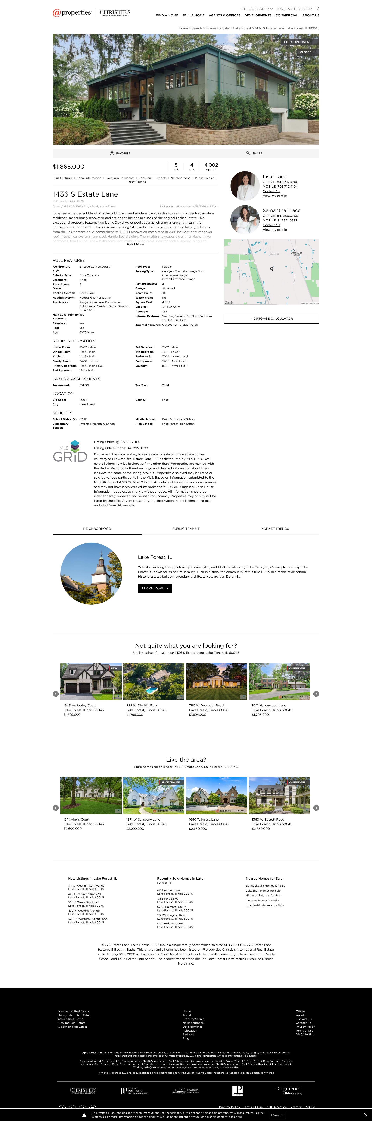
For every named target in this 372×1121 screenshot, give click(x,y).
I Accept (277, 1114)
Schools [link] (161, 177)
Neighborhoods (193, 1022)
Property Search (194, 1019)
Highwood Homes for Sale (263, 895)
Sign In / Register (294, 9)
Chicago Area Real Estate (74, 1015)
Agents (301, 1015)
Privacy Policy (305, 1026)
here (239, 1116)
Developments (258, 15)
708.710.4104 (287, 186)
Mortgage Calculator (272, 318)
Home (187, 1011)
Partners (188, 1034)
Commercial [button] (287, 15)
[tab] (97, 529)
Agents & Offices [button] (224, 15)
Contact (271, 191)
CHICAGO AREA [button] (255, 9)
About (187, 1015)
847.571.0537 (287, 220)
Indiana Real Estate (70, 1019)
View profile (275, 196)
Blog (186, 1038)
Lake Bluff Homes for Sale (263, 890)
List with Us (304, 1019)
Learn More (153, 588)
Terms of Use (304, 1030)
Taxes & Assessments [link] (120, 177)
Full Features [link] (63, 177)
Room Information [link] (89, 177)
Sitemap (296, 1107)
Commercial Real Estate (73, 1011)
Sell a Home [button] (193, 15)
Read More (135, 244)
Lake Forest (109, 206)
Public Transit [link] (204, 177)
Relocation (190, 1030)
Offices (300, 1011)
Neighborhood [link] (181, 177)
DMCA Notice (305, 1034)
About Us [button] (310, 15)
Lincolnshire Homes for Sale (265, 905)
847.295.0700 (287, 182)
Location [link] (145, 177)
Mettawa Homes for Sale (262, 900)
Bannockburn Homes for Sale (265, 885)
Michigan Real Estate (71, 1022)
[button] (271, 271)
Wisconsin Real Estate (72, 1026)
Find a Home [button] (167, 15)
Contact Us (303, 1022)
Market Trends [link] (136, 181)
